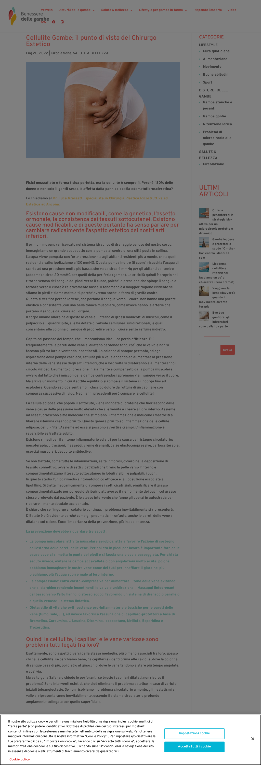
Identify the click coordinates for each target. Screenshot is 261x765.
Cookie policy (19, 760)
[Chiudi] (252, 738)
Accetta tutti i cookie (194, 747)
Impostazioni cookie (194, 733)
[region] (130, 739)
